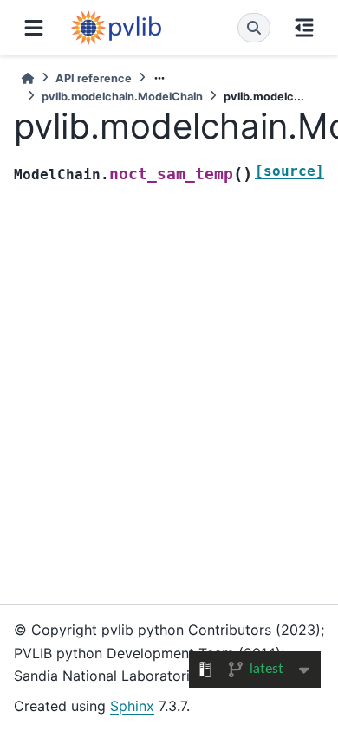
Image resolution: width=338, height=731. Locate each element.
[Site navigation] (34, 27)
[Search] (253, 27)
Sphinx (132, 706)
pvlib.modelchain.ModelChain (122, 96)
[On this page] (304, 27)
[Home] (28, 78)
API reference (93, 78)
